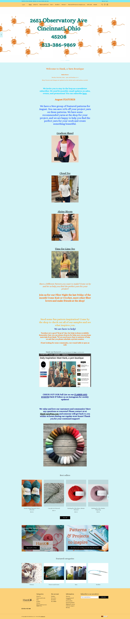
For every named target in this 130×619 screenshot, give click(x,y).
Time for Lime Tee (65, 248)
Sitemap (68, 607)
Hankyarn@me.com (49, 414)
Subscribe (103, 597)
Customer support (70, 605)
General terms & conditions (70, 599)
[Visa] (104, 616)
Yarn (76, 584)
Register (53, 596)
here (85, 93)
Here (75, 352)
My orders (53, 598)
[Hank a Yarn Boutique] (23, 4)
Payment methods (70, 602)
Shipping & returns (70, 604)
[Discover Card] (107, 616)
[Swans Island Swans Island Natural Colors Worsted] (32, 493)
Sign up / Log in (105, 1)
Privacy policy (69, 600)
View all (65, 517)
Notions (32, 584)
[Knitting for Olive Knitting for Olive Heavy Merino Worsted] (76, 493)
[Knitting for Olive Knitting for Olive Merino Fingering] (98, 493)
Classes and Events (44, 4)
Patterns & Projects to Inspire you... (76, 4)
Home (30, 4)
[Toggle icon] (102, 4)
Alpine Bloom (65, 211)
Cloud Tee (65, 173)
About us (68, 596)
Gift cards (89, 4)
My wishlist (53, 601)
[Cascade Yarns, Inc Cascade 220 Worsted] (54, 493)
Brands (95, 4)
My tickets (53, 599)
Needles (98, 584)
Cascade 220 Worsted (54, 508)
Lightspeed (43, 616)
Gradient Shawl (65, 133)
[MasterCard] (102, 616)
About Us (35, 4)
